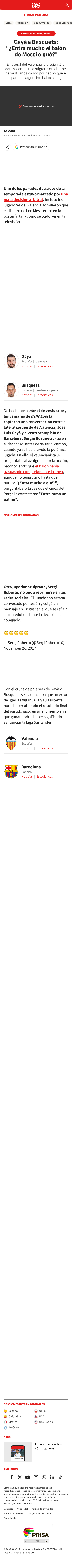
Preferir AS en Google (33, 147)
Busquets (30, 385)
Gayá (26, 356)
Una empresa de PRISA (36, 1532)
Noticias (27, 366)
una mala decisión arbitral (36, 197)
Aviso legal (22, 1508)
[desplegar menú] (5, 5)
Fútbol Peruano (36, 15)
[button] (7, 147)
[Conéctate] (67, 5)
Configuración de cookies (40, 1513)
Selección (22, 22)
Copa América (41, 22)
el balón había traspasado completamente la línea (33, 469)
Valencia (29, 738)
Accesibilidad (10, 1518)
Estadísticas (44, 366)
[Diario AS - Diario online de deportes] (36, 5)
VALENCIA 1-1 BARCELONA (36, 33)
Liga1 (8, 22)
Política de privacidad (42, 1508)
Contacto (8, 1508)
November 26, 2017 (20, 648)
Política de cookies (13, 1513)
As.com (9, 131)
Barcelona (31, 767)
